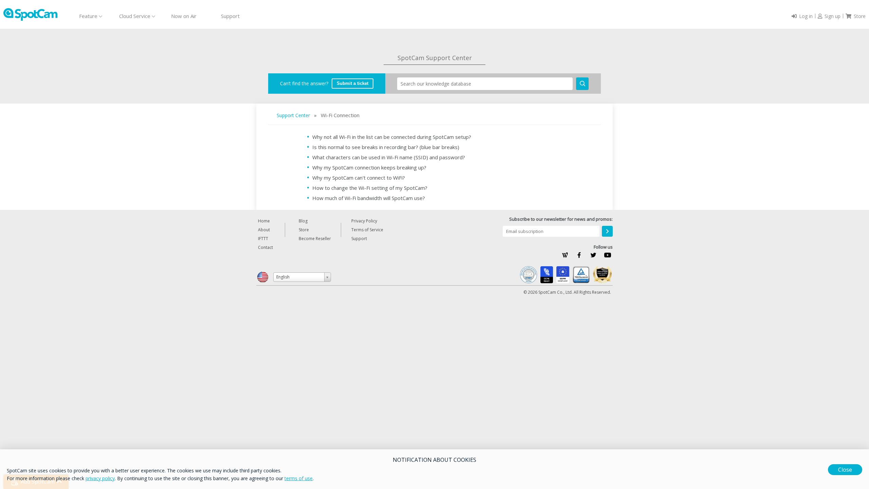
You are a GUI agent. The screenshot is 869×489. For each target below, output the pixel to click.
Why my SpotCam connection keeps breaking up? (369, 167)
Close (845, 469)
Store (304, 230)
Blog (303, 221)
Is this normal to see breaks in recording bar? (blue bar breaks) (385, 147)
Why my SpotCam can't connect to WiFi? (358, 177)
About (264, 230)
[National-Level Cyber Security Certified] (602, 274)
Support (230, 16)
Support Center (294, 115)
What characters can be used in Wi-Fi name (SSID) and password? (388, 157)
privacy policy (100, 478)
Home (264, 221)
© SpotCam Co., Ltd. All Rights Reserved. (567, 292)
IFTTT (263, 238)
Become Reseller (315, 238)
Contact (265, 247)
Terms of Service (367, 230)
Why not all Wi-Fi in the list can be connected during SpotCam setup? (391, 136)
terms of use (298, 478)
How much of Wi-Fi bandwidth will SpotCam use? (368, 198)
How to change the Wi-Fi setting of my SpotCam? (369, 187)
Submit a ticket (352, 83)
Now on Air (184, 16)
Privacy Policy (364, 221)
